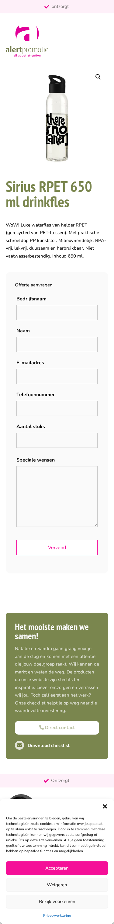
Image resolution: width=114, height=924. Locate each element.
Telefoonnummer (35, 395)
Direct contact (59, 728)
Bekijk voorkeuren (57, 901)
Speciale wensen (35, 460)
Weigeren (57, 885)
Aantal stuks (30, 427)
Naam (23, 331)
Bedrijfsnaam (31, 299)
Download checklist (48, 745)
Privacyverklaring (57, 915)
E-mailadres (30, 363)
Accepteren (57, 868)
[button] (105, 806)
